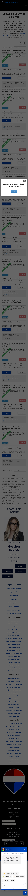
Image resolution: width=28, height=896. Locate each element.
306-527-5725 (18, 85)
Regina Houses (14, 595)
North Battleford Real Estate (14, 741)
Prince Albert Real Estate (14, 744)
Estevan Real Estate (14, 729)
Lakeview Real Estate (14, 647)
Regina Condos (14, 592)
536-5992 (5, 337)
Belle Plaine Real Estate (13, 681)
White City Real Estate (14, 713)
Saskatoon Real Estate (14, 750)
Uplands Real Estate (14, 665)
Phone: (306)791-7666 (9, 820)
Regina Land (14, 599)
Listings (7, 576)
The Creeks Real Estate (14, 659)
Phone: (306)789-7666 (9, 840)
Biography (8, 571)
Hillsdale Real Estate (14, 644)
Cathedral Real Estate (14, 624)
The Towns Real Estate (14, 662)
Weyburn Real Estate (14, 759)
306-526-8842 (6, 294)
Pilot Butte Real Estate (14, 704)
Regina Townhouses (14, 606)
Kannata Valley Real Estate (14, 687)
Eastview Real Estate (14, 635)
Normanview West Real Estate (14, 653)
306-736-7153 (6, 211)
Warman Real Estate (14, 756)
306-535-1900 (6, 85)
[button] (8, 821)
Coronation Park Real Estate (14, 627)
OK (14, 191)
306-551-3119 (6, 170)
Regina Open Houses (14, 603)
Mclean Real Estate (14, 699)
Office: (10, 557)
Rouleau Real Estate (14, 707)
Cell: (10, 555)
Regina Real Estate (14, 747)
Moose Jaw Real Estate (14, 735)
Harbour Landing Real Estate (14, 641)
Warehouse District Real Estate (14, 668)
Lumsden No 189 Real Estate (14, 696)
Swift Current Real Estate (14, 753)
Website (20, 566)
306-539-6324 (6, 253)
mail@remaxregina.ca (10, 824)
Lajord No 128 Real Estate (14, 690)
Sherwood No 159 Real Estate (14, 710)
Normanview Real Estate (14, 650)
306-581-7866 (6, 379)
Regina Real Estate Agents (14, 610)
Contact (20, 571)
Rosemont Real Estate (14, 656)
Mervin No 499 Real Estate (14, 732)
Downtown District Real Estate (14, 633)
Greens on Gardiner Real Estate (14, 638)
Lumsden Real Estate (14, 693)
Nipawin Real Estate (14, 738)
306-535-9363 (6, 127)
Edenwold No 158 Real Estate (14, 684)
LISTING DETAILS (6, 78)
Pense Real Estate (14, 702)
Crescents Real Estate (14, 630)
